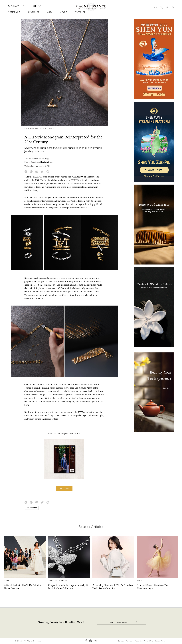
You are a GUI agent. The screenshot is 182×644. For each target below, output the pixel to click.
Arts (50, 12)
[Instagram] (95, 640)
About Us (138, 641)
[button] (64, 488)
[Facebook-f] (86, 640)
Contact (121, 641)
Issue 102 (50, 129)
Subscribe (33, 12)
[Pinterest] (90, 640)
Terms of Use (148, 641)
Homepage (14, 12)
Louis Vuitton (32, 507)
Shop (37, 6)
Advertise (129, 641)
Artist (140, 580)
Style (63, 12)
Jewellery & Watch (38, 129)
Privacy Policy (160, 641)
